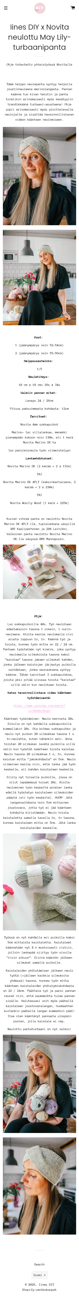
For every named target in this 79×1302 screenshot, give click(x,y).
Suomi (38, 1275)
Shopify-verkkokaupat (39, 1290)
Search (39, 1264)
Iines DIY (46, 1284)
